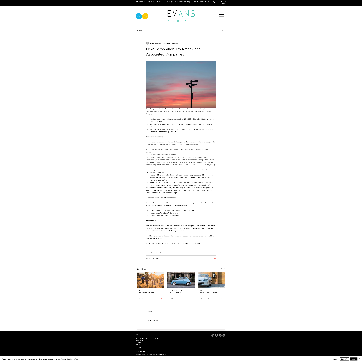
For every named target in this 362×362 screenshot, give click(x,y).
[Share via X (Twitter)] (152, 252)
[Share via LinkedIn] (156, 252)
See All (223, 269)
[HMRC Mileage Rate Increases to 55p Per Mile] (181, 280)
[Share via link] (161, 252)
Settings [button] (335, 359)
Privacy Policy (74, 359)
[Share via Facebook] (147, 252)
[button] (221, 16)
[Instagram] (212, 335)
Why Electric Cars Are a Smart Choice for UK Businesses (211, 292)
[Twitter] (220, 335)
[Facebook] (216, 335)
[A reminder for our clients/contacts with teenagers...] (150, 280)
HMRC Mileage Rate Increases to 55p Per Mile (181, 292)
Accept (354, 359)
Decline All (344, 359)
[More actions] (215, 43)
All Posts (139, 30)
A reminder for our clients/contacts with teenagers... (146, 292)
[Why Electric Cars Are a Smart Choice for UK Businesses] (211, 280)
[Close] (360, 358)
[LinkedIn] (223, 335)
